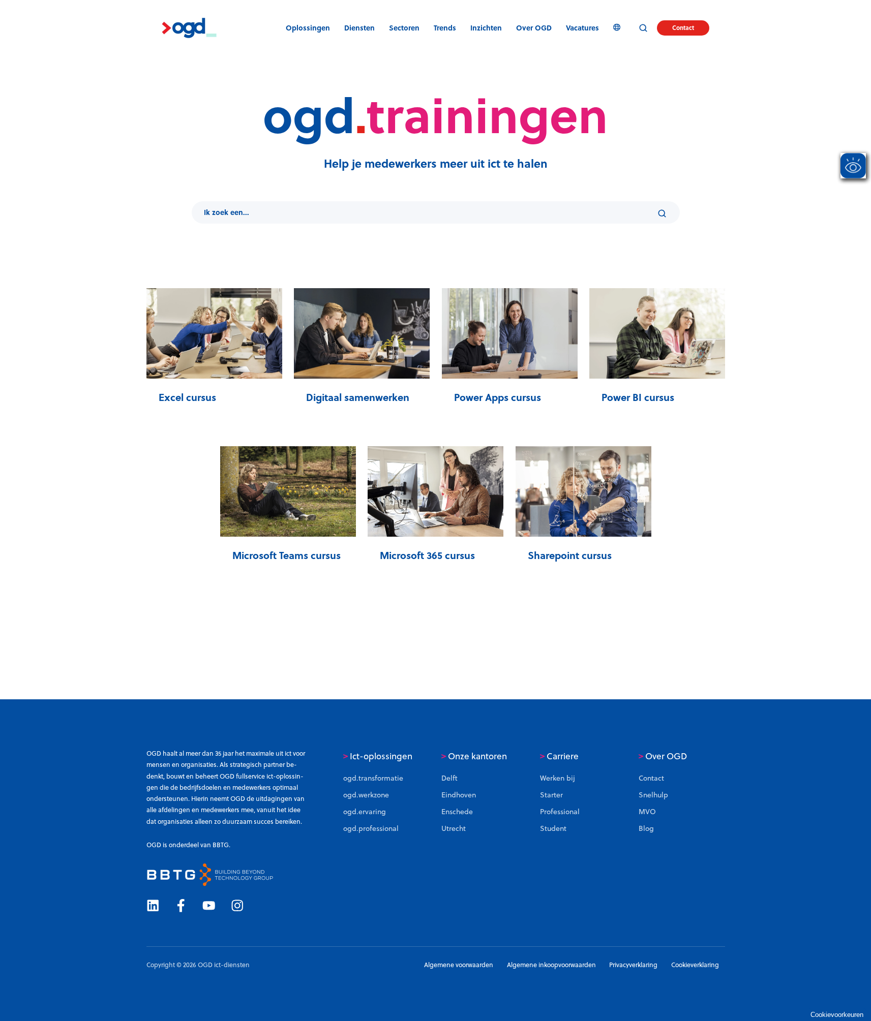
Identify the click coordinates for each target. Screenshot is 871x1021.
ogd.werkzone (366, 795)
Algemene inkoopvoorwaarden (551, 965)
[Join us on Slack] (180, 905)
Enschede (457, 812)
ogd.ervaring (364, 812)
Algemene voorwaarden (458, 965)
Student (553, 828)
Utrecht (453, 828)
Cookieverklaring (695, 965)
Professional (560, 812)
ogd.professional (371, 828)
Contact (683, 27)
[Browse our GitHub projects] (208, 905)
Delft (449, 778)
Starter (551, 795)
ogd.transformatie (373, 778)
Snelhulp (653, 795)
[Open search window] (643, 28)
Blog (646, 828)
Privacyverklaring (633, 965)
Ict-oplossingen (377, 756)
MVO (647, 812)
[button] (445, 28)
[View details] (152, 905)
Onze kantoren (474, 756)
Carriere (559, 756)
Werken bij (557, 778)
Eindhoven (458, 795)
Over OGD (663, 756)
